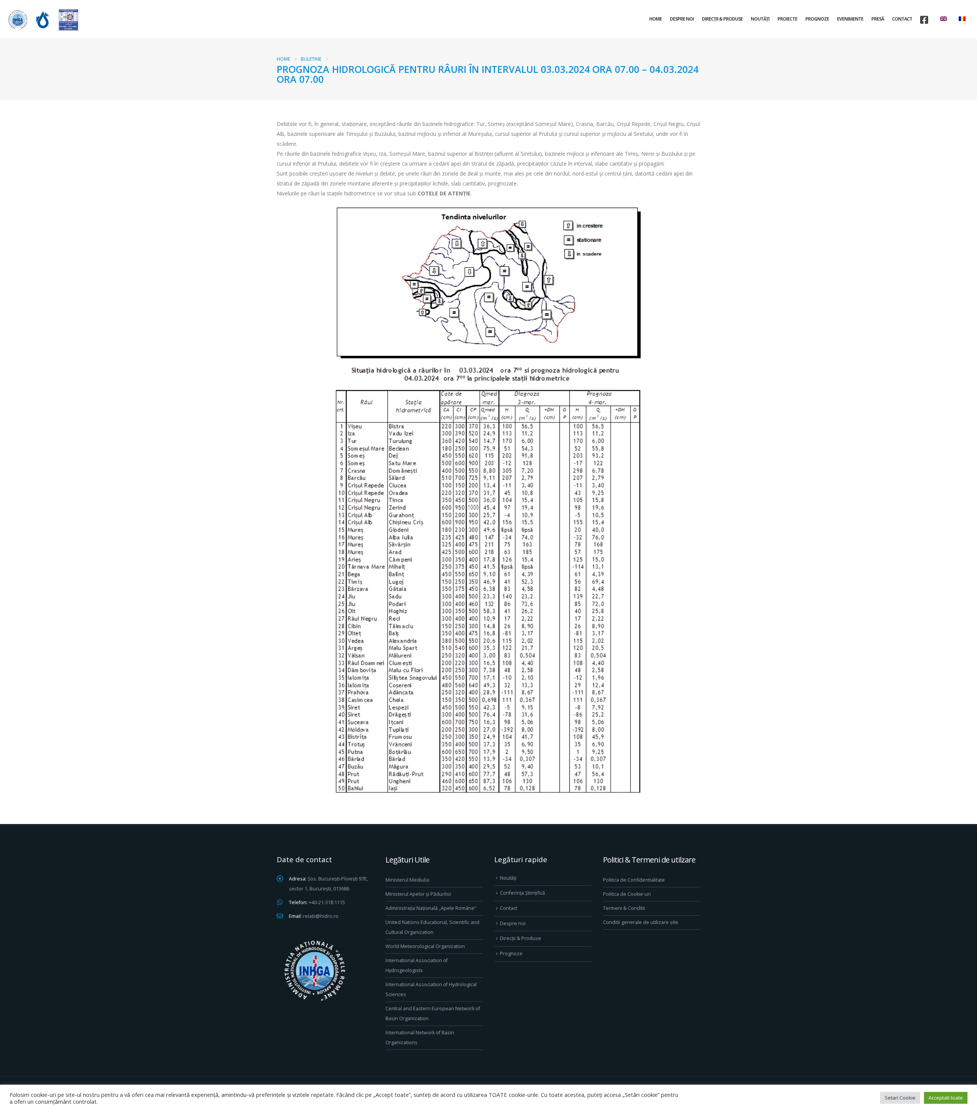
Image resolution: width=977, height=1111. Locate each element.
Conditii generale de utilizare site (640, 922)
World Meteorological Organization (425, 946)
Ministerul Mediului (407, 880)
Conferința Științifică (522, 893)
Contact (902, 19)
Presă (877, 19)
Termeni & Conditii (624, 908)
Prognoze (817, 19)
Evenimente (850, 19)
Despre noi (682, 19)
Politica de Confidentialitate (634, 880)
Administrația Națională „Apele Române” (430, 908)
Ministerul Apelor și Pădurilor (418, 894)
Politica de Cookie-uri (627, 894)
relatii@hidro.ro (321, 916)
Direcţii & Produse (722, 19)
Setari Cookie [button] (900, 1097)
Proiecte (787, 19)
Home (655, 19)
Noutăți (760, 19)
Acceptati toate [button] (946, 1097)
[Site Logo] (42, 20)
